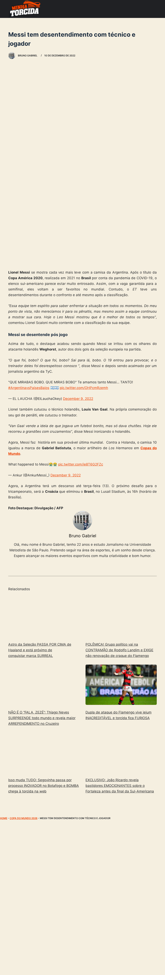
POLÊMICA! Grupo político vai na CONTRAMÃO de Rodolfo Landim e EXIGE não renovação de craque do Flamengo (119, 650)
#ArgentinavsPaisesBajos (28, 388)
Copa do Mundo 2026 (23, 818)
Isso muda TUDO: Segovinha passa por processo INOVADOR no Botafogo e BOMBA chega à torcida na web (43, 785)
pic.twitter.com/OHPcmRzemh (84, 388)
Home (3, 818)
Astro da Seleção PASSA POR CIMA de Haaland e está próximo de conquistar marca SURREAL (39, 650)
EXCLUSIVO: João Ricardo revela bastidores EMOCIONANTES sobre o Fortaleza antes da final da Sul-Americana (120, 785)
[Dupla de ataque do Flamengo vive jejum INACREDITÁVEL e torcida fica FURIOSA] (121, 685)
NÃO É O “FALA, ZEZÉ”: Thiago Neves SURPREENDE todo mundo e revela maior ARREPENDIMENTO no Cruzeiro (41, 718)
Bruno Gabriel (82, 535)
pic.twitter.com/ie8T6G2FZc (80, 464)
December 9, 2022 (78, 399)
